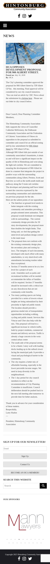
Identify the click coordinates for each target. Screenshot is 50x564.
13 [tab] (17, 543)
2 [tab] (11, 539)
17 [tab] (33, 543)
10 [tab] (43, 539)
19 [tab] (41, 543)
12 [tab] (13, 543)
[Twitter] (30, 16)
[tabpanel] (25, 522)
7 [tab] (31, 539)
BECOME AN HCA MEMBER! (25, 472)
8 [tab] (35, 539)
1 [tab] (7, 539)
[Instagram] (24, 16)
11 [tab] (9, 543)
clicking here (26, 98)
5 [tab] (23, 539)
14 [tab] (21, 543)
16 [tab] (29, 543)
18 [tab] (37, 543)
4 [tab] (19, 539)
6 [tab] (27, 539)
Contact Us (25, 464)
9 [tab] (39, 539)
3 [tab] (15, 539)
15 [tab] (25, 543)
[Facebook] (19, 16)
